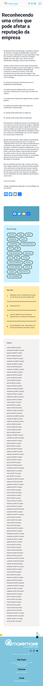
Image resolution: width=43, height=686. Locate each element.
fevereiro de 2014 (12, 553)
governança (28, 253)
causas (23, 239)
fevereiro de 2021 (12, 410)
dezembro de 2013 (12, 558)
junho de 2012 (11, 599)
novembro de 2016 (12, 479)
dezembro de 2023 (12, 361)
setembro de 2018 (12, 454)
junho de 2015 (11, 520)
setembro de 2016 (12, 484)
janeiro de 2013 (11, 580)
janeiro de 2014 (11, 555)
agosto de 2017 (11, 471)
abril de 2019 (10, 446)
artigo (20, 234)
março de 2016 (11, 501)
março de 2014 (11, 550)
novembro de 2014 (12, 536)
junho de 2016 (11, 492)
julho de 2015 (11, 517)
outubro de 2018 (11, 451)
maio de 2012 (11, 602)
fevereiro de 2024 (12, 358)
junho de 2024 (11, 356)
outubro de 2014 (11, 539)
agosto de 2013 (11, 569)
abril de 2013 (10, 574)
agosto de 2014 (11, 542)
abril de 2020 (10, 432)
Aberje (34, 186)
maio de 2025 (11, 347)
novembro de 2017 (12, 468)
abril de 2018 (10, 462)
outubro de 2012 (11, 588)
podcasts (27, 267)
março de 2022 (11, 386)
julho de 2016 (11, 490)
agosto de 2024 (11, 353)
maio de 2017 (11, 473)
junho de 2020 (11, 427)
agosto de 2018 (11, 457)
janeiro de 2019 (11, 449)
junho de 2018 (11, 459)
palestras (28, 262)
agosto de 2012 (11, 594)
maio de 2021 (11, 402)
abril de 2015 (10, 525)
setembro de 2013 (12, 566)
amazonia (11, 234)
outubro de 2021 (11, 394)
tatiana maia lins (23, 271)
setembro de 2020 (12, 421)
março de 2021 (11, 407)
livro (17, 257)
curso (10, 248)
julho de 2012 (11, 596)
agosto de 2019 (11, 440)
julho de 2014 (11, 544)
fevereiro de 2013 (12, 577)
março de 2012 (11, 607)
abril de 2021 (10, 405)
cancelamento (13, 239)
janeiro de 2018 (11, 465)
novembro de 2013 (12, 561)
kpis (10, 257)
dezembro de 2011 (12, 613)
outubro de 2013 (11, 564)
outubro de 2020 (11, 419)
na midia (25, 257)
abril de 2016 (10, 498)
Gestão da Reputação (14, 253)
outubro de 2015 (11, 512)
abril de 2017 (10, 476)
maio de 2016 (11, 495)
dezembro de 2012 (12, 583)
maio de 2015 (11, 522)
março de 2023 (11, 366)
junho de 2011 (11, 621)
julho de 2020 (11, 424)
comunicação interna (28, 243)
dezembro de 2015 (12, 509)
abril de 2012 (10, 605)
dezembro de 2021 (12, 391)
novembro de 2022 (12, 369)
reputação (11, 271)
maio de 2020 (11, 429)
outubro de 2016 (11, 481)
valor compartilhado (14, 276)
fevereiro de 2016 (12, 503)
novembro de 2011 (12, 616)
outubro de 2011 (11, 618)
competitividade (13, 243)
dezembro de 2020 (12, 416)
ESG (18, 248)
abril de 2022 (10, 383)
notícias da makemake (15, 262)
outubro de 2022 (11, 372)
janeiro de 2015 (11, 531)
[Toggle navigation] (39, 4)
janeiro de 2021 (11, 413)
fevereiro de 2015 (12, 528)
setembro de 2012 (12, 591)
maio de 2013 (11, 572)
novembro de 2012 (12, 585)
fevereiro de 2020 (12, 435)
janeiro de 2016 (11, 506)
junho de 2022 (11, 377)
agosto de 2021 (11, 399)
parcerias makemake (14, 267)
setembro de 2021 (12, 397)
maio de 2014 (11, 547)
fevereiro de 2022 (12, 388)
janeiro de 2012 (11, 610)
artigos (29, 234)
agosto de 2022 (11, 375)
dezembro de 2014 (12, 533)
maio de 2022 (11, 380)
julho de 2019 (11, 443)
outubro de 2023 (11, 364)
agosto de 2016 (11, 487)
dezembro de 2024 (12, 350)
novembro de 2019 (12, 438)
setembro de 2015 (12, 514)
